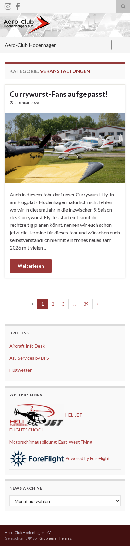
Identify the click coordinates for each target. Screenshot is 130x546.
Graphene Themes (55, 538)
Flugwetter (20, 370)
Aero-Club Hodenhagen (30, 45)
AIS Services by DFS (29, 358)
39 (86, 304)
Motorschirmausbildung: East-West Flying (50, 441)
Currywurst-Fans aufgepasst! (59, 94)
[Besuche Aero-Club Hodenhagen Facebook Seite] (17, 5)
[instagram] (8, 5)
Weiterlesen (31, 266)
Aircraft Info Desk (27, 346)
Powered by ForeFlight (87, 458)
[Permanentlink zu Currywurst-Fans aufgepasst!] (65, 148)
